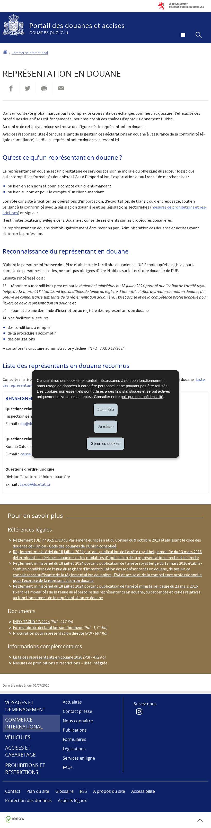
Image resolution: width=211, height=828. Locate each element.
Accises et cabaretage (20, 751)
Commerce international (30, 52)
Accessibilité (143, 791)
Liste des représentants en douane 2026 (47, 657)
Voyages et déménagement (25, 706)
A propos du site (109, 791)
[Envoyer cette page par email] (61, 88)
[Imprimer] (44, 88)
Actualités (72, 702)
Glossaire (64, 791)
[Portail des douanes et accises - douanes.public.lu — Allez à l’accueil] (105, 25)
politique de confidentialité (142, 396)
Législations (74, 749)
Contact (12, 791)
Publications (75, 730)
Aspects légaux (72, 800)
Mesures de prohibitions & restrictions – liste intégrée (60, 663)
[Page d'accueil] (5, 52)
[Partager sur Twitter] (27, 88)
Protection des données (28, 800)
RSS (83, 791)
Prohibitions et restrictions (25, 769)
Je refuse (105, 426)
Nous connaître (78, 721)
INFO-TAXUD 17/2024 (31, 621)
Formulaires (74, 739)
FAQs (68, 767)
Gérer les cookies (105, 443)
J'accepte (106, 409)
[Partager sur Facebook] (10, 88)
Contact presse (77, 711)
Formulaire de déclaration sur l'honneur (48, 627)
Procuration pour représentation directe (48, 633)
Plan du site (38, 791)
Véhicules (17, 737)
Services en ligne (79, 758)
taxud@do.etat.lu (35, 484)
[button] (182, 35)
